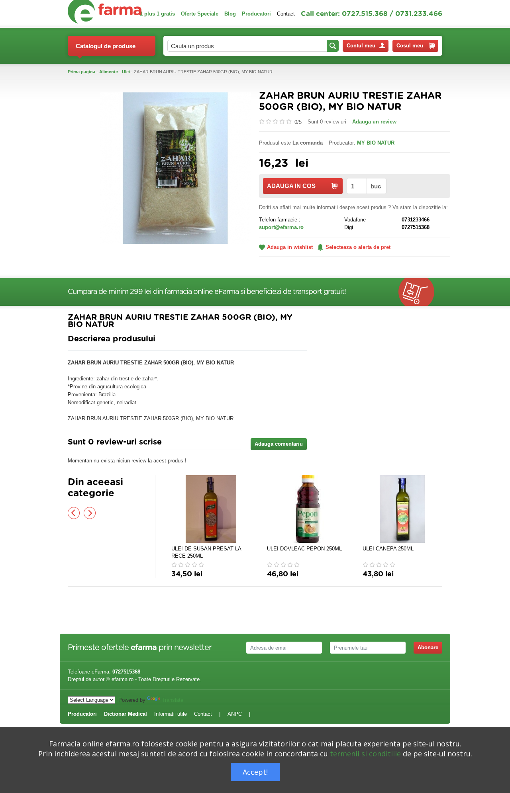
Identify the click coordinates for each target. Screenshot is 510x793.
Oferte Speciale (199, 14)
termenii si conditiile (365, 753)
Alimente (108, 71)
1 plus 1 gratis (157, 14)
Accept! (255, 772)
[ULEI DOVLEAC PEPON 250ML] (307, 509)
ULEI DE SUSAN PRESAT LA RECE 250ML (206, 552)
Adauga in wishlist (290, 247)
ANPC (235, 714)
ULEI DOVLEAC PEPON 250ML (304, 549)
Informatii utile (170, 714)
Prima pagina (81, 71)
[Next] (90, 513)
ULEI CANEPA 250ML (388, 549)
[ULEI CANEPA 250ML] (402, 509)
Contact (286, 14)
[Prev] (74, 513)
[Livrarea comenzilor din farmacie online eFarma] (420, 292)
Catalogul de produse (105, 46)
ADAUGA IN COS (291, 185)
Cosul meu (409, 46)
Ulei (126, 71)
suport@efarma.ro (281, 227)
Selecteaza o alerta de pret (358, 247)
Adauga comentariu (279, 444)
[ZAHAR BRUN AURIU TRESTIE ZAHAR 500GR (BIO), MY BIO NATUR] (175, 167)
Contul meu (361, 46)
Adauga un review (374, 122)
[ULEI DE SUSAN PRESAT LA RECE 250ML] (211, 509)
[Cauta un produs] (333, 46)
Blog (230, 14)
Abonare (428, 647)
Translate (172, 700)
